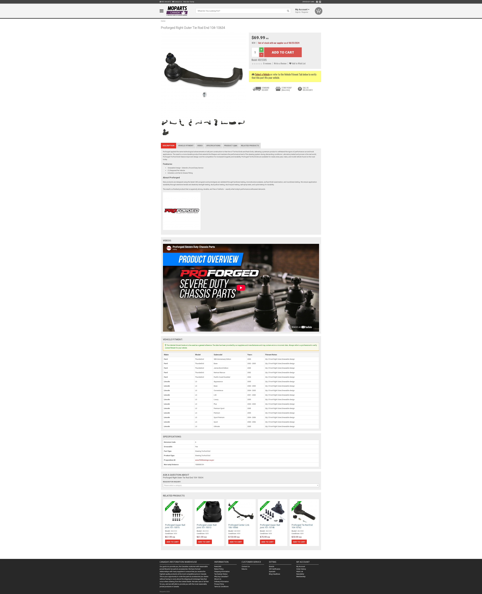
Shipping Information (222, 571)
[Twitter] (320, 2)
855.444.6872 (166, 2)
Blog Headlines (274, 574)
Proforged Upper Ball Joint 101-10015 (175, 526)
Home (163, 21)
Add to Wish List (298, 63)
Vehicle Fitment (186, 145)
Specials (272, 571)
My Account (300, 566)
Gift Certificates (274, 569)
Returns (244, 569)
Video (200, 145)
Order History (301, 569)
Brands (271, 566)
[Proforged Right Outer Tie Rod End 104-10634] (203, 75)
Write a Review (280, 63)
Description (168, 145)
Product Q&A (230, 145)
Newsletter (300, 574)
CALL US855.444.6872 (308, 88)
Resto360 (217, 566)
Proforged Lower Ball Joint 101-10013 (207, 526)
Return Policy (219, 569)
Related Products (250, 145)
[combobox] (241, 485)
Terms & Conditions (221, 586)
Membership (301, 576)
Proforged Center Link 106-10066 (238, 526)
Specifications (213, 145)
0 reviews (267, 63)
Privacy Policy (219, 584)
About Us (217, 579)
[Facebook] (317, 2)
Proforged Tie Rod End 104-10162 (302, 526)
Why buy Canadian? (221, 576)
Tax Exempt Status (220, 574)
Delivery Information (221, 581)
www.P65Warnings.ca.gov (204, 460)
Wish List (299, 571)
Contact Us (178, 2)
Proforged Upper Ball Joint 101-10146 (270, 526)
